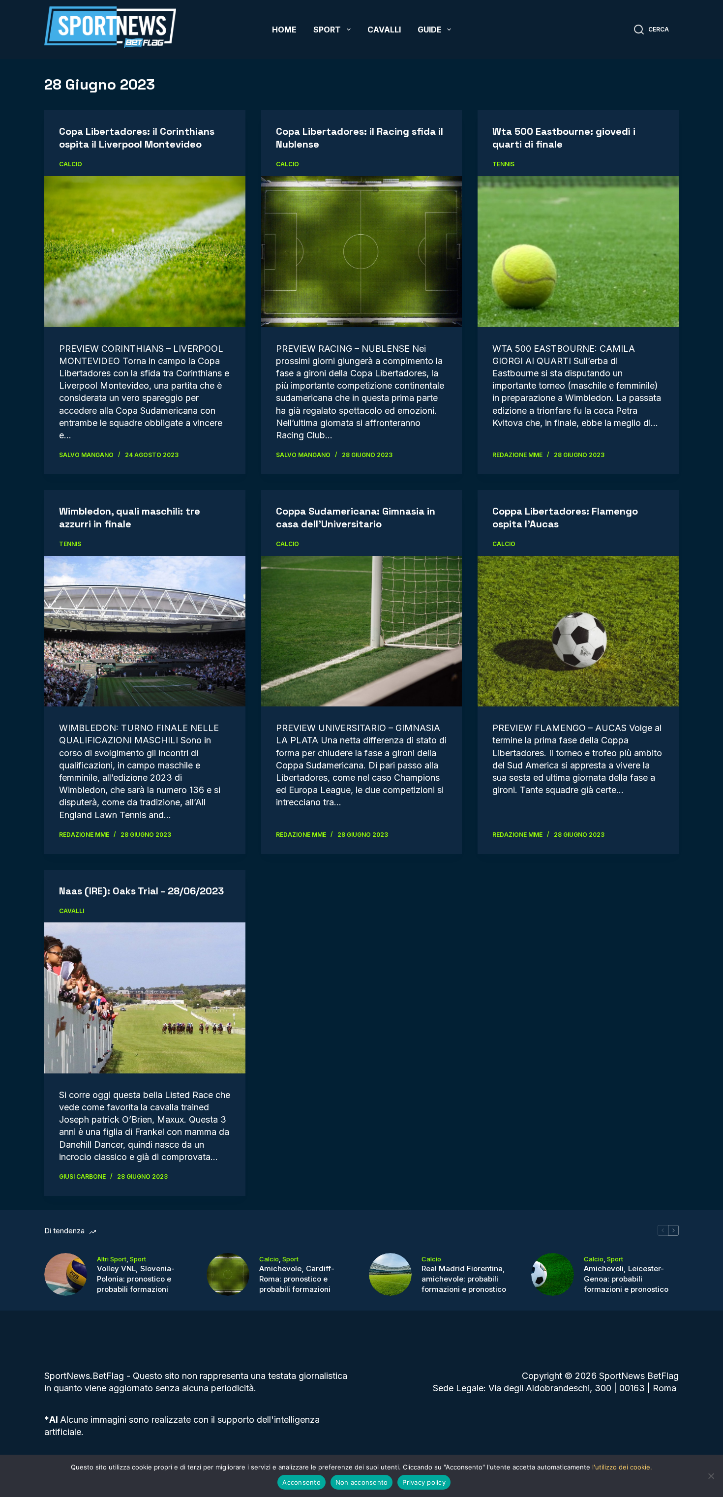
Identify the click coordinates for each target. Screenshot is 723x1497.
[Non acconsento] (711, 1476)
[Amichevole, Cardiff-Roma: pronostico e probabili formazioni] (228, 1274)
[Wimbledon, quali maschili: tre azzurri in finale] (144, 631)
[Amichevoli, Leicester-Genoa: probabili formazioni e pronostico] (552, 1274)
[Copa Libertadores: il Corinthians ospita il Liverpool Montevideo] (144, 251)
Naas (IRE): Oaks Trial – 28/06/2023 (141, 891)
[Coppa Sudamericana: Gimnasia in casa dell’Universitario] (361, 631)
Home (284, 29)
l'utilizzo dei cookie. (622, 1467)
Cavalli (384, 29)
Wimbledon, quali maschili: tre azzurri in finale (129, 517)
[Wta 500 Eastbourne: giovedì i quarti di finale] (578, 251)
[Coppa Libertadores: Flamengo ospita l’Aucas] (578, 631)
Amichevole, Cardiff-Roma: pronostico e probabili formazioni (296, 1279)
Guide (430, 29)
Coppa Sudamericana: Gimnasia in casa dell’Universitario (355, 517)
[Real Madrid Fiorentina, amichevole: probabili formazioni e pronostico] (390, 1274)
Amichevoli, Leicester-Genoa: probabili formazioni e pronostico (626, 1279)
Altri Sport (111, 1259)
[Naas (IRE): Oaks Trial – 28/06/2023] (144, 997)
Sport (327, 29)
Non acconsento (361, 1482)
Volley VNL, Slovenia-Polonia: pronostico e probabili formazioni (136, 1279)
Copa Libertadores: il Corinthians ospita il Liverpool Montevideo (136, 138)
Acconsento (301, 1482)
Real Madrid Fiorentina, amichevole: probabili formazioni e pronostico (464, 1279)
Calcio (70, 164)
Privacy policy (424, 1482)
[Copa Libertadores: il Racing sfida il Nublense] (361, 251)
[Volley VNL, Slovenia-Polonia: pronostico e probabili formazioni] (65, 1274)
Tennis (503, 164)
